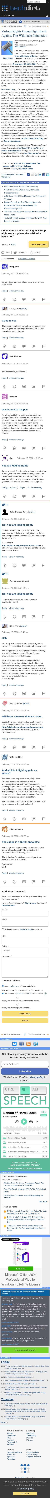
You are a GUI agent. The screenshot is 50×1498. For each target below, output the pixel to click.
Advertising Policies (31, 1436)
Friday (5, 1361)
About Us (30, 1433)
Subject (5, 946)
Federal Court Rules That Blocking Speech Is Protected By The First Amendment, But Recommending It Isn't (22, 205)
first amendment (29, 163)
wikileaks (27, 166)
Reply (4, 291)
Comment (7, 956)
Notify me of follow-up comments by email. (20, 1001)
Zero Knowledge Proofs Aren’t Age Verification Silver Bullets (25, 1380)
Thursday (7, 1399)
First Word (22, 990)
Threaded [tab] (21, 252)
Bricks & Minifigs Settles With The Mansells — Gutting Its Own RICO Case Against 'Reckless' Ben (26, 1219)
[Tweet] (39, 174)
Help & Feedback (14, 1452)
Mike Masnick (20, 47)
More (3, 1422)
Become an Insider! (25, 1350)
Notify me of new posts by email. (16, 1008)
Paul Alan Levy (8, 90)
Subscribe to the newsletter (23, 929)
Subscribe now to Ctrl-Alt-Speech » (25, 1168)
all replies (26, 259)
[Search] (48, 2)
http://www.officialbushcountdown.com (21, 545)
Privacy (29, 1440)
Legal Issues (7, 58)
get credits (20, 993)
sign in (28, 993)
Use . (12, 986)
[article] (16, 1322)
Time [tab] (7, 252)
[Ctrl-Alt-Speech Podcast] (25, 1095)
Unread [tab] (37, 252)
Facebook (11, 1435)
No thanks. (9, 994)
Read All (43, 1201)
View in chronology (16, 291)
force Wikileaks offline (25, 56)
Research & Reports (12, 1443)
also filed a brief (31, 153)
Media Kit (11, 1454)
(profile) (23, 308)
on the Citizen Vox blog (32, 138)
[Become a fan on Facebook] (21, 1044)
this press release (11, 141)
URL (4, 936)
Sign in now (30, 903)
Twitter (10, 1433)
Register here (8, 905)
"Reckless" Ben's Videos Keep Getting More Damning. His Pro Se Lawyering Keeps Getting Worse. (26, 1228)
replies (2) (10, 488)
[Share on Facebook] (43, 174)
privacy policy (36, 1077)
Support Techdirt (33, 1457)
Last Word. (38, 990)
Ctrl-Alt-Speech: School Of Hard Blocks (18, 1377)
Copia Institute (32, 1452)
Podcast (10, 1440)
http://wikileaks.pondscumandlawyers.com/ (22, 727)
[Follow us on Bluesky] (14, 1044)
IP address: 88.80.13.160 (23, 64)
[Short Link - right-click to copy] (28, 174)
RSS (13, 244)
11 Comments (7, 175)
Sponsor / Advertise (11, 1458)
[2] (5, 505)
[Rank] (5, 1211)
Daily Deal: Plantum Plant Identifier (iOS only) (20, 1384)
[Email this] (32, 174)
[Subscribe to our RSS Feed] (28, 1044)
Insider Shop (32, 1454)
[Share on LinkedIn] (47, 174)
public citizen (16, 166)
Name (4, 909)
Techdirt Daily (26, 929)
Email (4, 919)
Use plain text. (29, 986)
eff (20, 163)
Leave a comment (39, 244)
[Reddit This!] (36, 174)
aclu (16, 163)
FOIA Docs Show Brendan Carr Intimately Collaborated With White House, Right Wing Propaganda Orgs (21, 190)
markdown (13, 986)
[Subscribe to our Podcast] (35, 1044)
